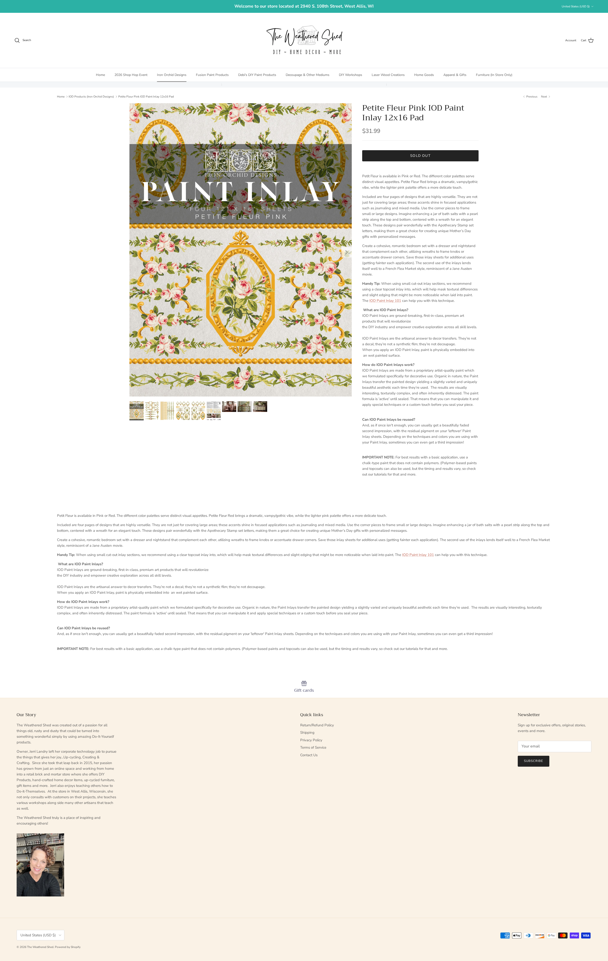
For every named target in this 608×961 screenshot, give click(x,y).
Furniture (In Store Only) (494, 75)
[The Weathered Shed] (304, 40)
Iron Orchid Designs (171, 75)
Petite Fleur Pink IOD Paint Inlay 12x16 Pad (146, 96)
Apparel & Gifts (454, 75)
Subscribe (533, 761)
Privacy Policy (311, 740)
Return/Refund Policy (317, 725)
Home (100, 75)
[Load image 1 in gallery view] (240, 250)
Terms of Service (313, 747)
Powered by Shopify (68, 947)
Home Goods (424, 75)
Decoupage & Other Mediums (307, 75)
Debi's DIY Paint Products (257, 75)
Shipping (307, 732)
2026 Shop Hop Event (130, 75)
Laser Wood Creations (388, 75)
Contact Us (309, 755)
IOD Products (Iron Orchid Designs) (91, 96)
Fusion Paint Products (212, 75)
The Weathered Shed (40, 947)
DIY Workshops (350, 75)
